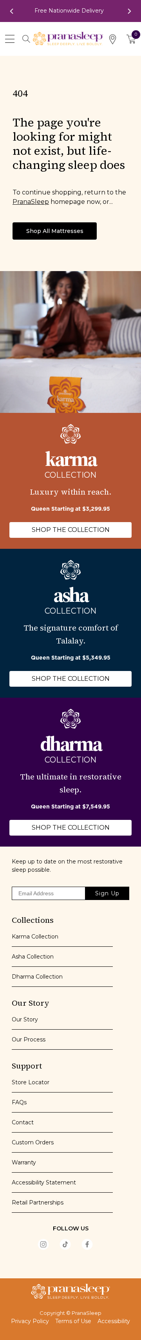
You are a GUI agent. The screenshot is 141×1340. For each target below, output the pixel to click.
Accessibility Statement (44, 1182)
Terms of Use (73, 1321)
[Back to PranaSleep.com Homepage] (70, 1291)
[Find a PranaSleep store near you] (112, 39)
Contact (23, 1122)
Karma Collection (35, 936)
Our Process (28, 1039)
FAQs (19, 1102)
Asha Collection (33, 956)
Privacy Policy (30, 1321)
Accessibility (114, 1321)
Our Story (25, 1019)
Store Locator (30, 1082)
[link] (70, 11)
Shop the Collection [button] (71, 529)
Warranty (24, 1162)
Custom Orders (33, 1142)
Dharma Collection (37, 976)
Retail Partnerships (37, 1202)
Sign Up (107, 893)
